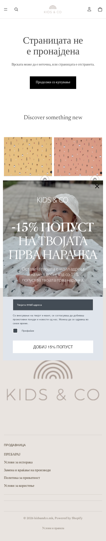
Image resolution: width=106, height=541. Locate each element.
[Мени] (5, 9)
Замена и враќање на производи (27, 470)
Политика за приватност (22, 478)
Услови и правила (53, 528)
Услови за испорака (18, 462)
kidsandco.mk (43, 518)
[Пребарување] (16, 9)
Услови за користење (19, 486)
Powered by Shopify (69, 518)
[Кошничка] (100, 9)
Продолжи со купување (53, 82)
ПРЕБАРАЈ (12, 454)
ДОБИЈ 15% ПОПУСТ (53, 347)
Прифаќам (28, 331)
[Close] (97, 186)
